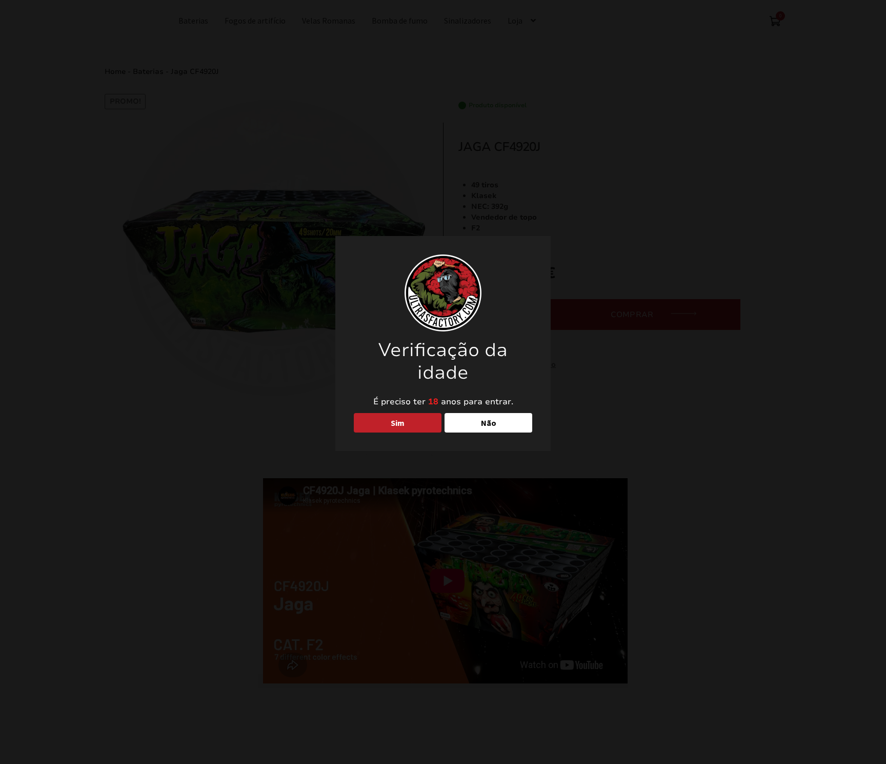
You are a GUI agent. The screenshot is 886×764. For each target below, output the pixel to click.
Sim (398, 423)
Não (488, 423)
